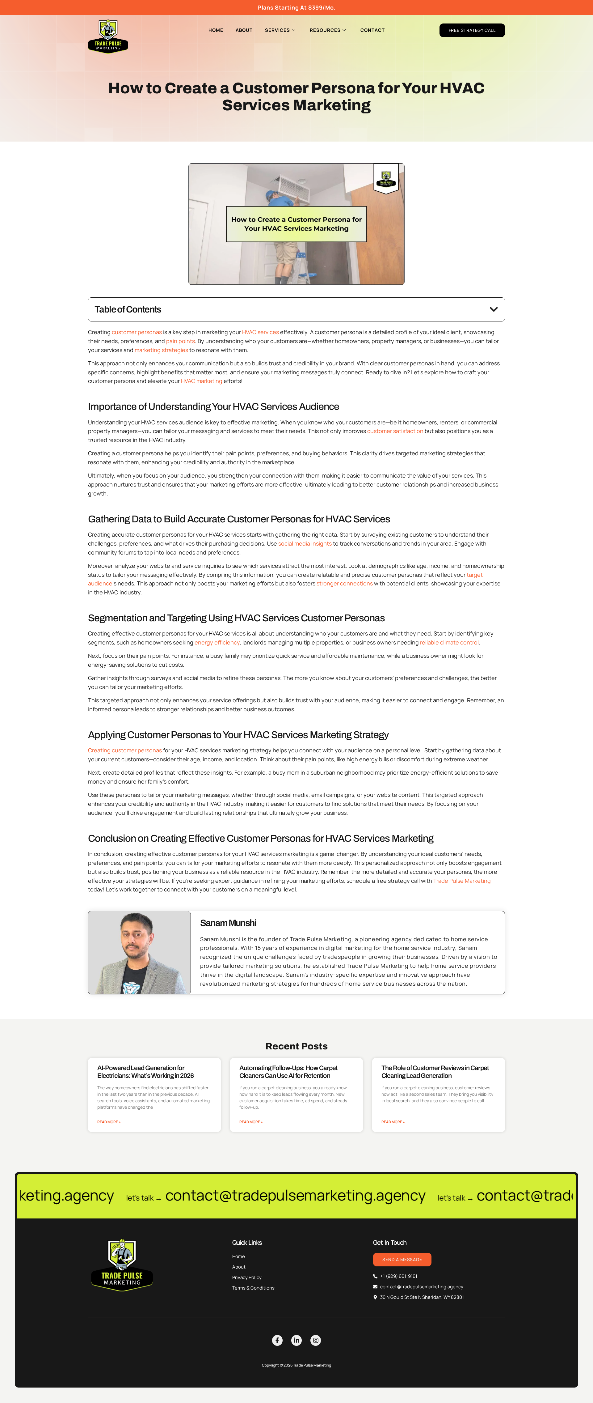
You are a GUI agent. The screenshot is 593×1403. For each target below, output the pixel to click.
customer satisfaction (395, 431)
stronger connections (345, 583)
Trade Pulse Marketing (462, 880)
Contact (372, 30)
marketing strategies (161, 350)
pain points (180, 341)
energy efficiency (217, 642)
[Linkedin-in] (296, 1340)
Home (215, 30)
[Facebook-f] (277, 1340)
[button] (493, 309)
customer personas (137, 332)
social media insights (305, 543)
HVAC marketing (201, 381)
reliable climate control (449, 642)
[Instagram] (315, 1340)
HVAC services (260, 332)
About (244, 30)
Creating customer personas (125, 750)
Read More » (109, 1122)
